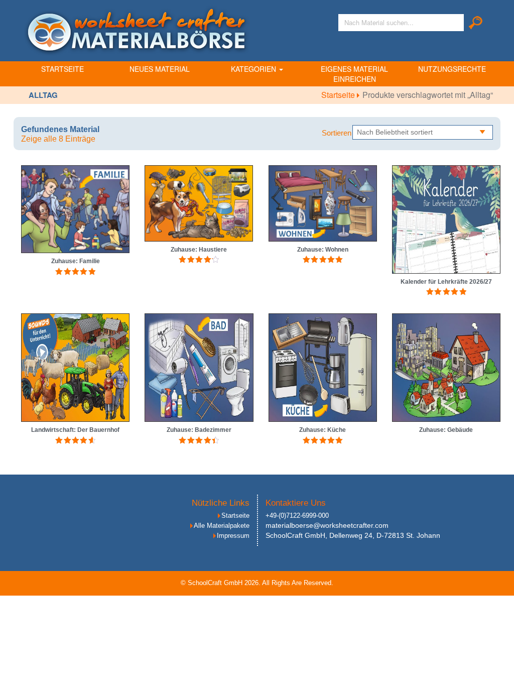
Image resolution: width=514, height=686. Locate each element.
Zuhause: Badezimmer (199, 429)
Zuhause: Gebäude (446, 429)
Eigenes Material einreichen (354, 74)
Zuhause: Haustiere (199, 249)
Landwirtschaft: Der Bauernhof (75, 429)
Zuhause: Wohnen (322, 249)
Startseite (62, 69)
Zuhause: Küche (322, 429)
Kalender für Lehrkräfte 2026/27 (446, 281)
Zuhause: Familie (75, 261)
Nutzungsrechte (452, 69)
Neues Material (160, 69)
